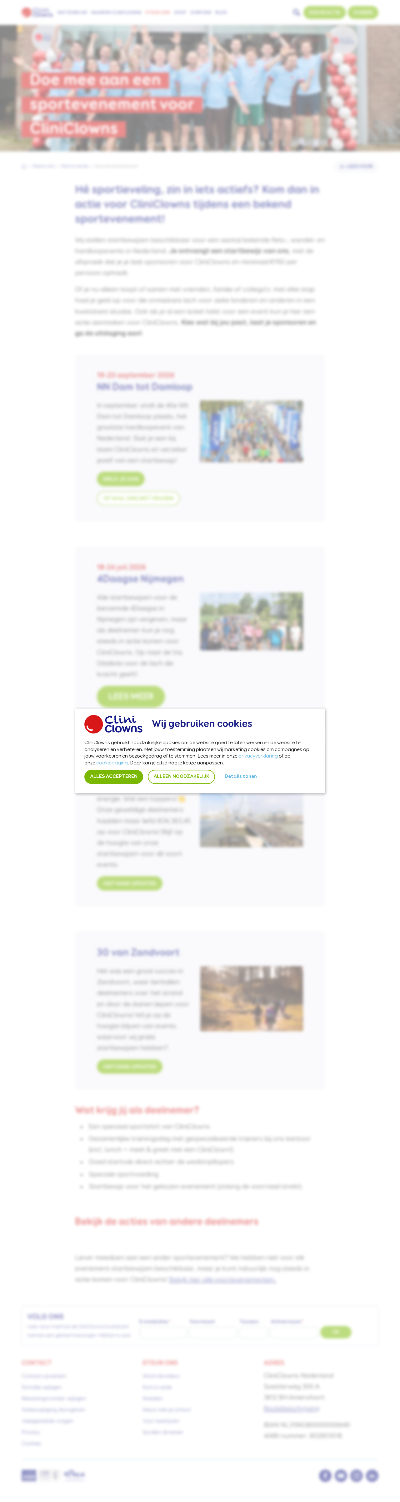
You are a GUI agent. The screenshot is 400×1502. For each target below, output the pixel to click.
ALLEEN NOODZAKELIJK (181, 776)
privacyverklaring (258, 756)
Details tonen (241, 776)
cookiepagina (112, 763)
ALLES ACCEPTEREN (114, 776)
